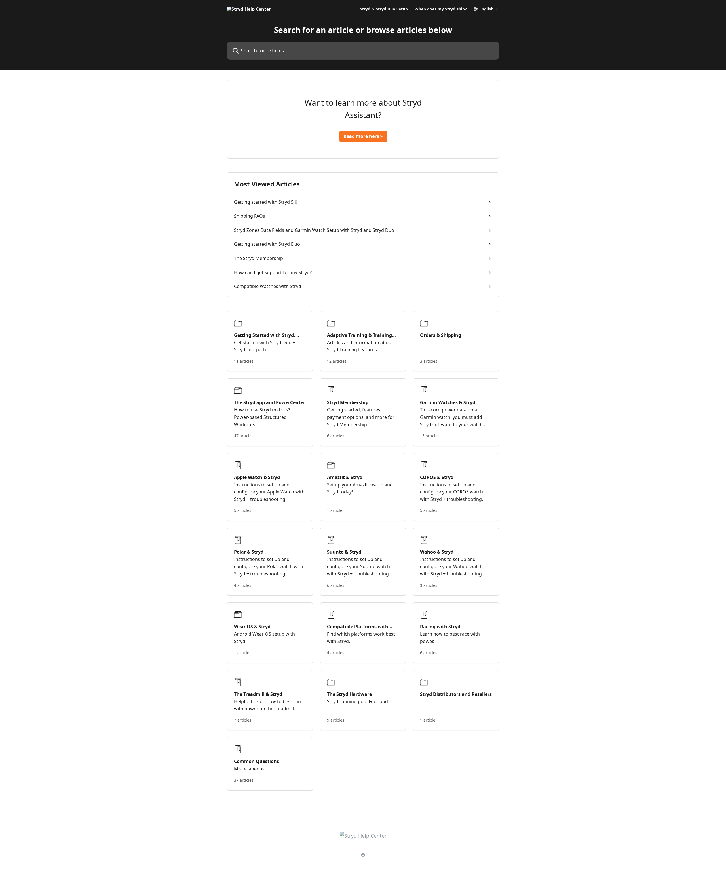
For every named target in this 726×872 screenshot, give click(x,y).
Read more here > (363, 136)
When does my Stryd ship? (441, 9)
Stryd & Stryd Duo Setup (384, 9)
